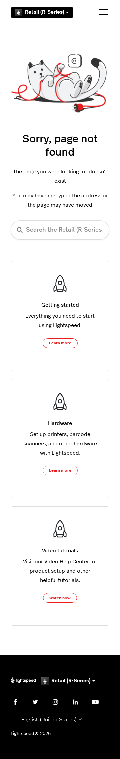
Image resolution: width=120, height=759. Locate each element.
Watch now (60, 598)
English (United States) (49, 719)
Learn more (60, 343)
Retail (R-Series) (44, 12)
